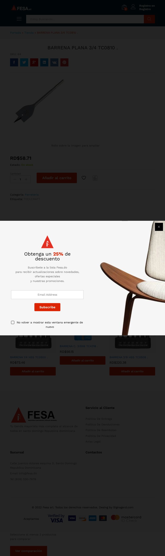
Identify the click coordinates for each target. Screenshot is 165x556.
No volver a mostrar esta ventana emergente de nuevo (50, 324)
